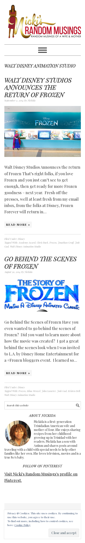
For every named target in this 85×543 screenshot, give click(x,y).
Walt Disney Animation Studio (25, 246)
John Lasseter (49, 391)
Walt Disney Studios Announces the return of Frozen (38, 87)
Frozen (52, 242)
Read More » (18, 224)
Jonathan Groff (66, 242)
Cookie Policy (22, 525)
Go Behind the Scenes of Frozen (40, 262)
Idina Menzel (33, 391)
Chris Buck (42, 242)
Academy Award (27, 242)
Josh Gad (62, 391)
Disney (21, 238)
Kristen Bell (74, 391)
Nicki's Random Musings (42, 22)
